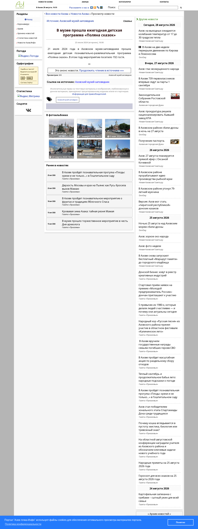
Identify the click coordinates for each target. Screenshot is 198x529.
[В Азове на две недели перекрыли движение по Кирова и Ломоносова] (159, 52)
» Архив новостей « (159, 514)
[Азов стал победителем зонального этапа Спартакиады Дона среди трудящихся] (159, 412)
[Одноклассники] (95, 7)
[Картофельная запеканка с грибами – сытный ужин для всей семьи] (159, 499)
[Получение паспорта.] (159, 142)
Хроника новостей (25, 33)
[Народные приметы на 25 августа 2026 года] (159, 466)
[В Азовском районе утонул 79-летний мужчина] (159, 192)
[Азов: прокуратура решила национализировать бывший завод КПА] (159, 116)
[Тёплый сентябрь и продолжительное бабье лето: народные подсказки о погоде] (159, 379)
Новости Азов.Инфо (26, 42)
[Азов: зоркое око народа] (159, 238)
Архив (19, 28)
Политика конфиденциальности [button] (23, 524)
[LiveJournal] (98, 7)
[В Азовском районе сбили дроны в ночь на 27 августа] (159, 131)
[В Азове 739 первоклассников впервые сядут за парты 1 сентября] (159, 83)
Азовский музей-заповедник (120, 75)
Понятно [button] (180, 522)
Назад (29, 19)
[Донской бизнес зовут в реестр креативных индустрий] (159, 275)
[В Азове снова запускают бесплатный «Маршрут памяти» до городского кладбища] (159, 261)
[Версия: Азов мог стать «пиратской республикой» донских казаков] (159, 207)
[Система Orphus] (28, 83)
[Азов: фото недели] (159, 247)
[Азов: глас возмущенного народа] (159, 70)
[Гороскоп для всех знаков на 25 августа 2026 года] (159, 479)
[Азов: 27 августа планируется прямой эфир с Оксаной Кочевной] (159, 161)
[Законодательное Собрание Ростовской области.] (159, 100)
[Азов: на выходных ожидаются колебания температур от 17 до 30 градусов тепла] (159, 36)
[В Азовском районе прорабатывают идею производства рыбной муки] (159, 177)
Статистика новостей (26, 38)
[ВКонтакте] (91, 7)
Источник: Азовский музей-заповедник (70, 21)
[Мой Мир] (101, 7)
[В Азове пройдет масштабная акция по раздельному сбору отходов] (159, 362)
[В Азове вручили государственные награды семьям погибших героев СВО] (159, 346)
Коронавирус (22, 24)
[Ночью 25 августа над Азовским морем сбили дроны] (159, 227)
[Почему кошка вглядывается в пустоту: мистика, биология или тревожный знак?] (159, 428)
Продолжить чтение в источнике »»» (101, 70)
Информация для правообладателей (89, 94)
